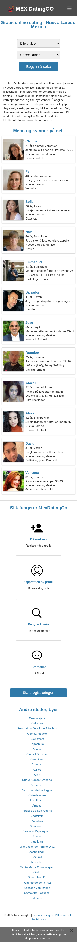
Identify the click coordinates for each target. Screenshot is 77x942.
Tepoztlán (37, 862)
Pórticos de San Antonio (37, 810)
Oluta (36, 872)
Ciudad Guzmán (37, 754)
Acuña (37, 749)
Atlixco (37, 769)
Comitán (37, 764)
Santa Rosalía (37, 877)
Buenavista (37, 738)
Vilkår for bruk (63, 915)
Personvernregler (43, 915)
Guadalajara (37, 718)
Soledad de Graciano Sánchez (37, 728)
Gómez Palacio (37, 733)
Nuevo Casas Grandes (37, 779)
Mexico (37, 898)
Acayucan (37, 785)
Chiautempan (37, 795)
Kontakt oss (38, 919)
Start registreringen (38, 693)
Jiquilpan (37, 841)
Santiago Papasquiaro (37, 831)
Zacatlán (37, 821)
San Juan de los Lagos (37, 790)
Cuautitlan (37, 759)
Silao (37, 774)
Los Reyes (37, 800)
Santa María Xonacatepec (37, 867)
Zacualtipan (37, 851)
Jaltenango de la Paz (37, 882)
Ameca (36, 805)
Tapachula (37, 744)
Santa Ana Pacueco (37, 893)
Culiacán (37, 723)
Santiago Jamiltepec (37, 887)
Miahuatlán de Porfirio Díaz (37, 846)
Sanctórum (37, 826)
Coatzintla (37, 815)
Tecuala (37, 857)
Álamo (37, 836)
